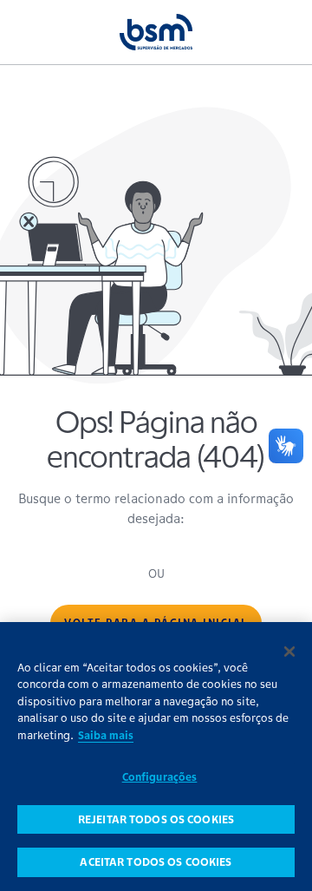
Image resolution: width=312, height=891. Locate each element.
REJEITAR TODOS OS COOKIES (156, 819)
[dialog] (156, 756)
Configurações (160, 777)
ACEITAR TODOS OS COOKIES (155, 862)
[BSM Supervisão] (156, 31)
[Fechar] (289, 651)
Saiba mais (105, 735)
